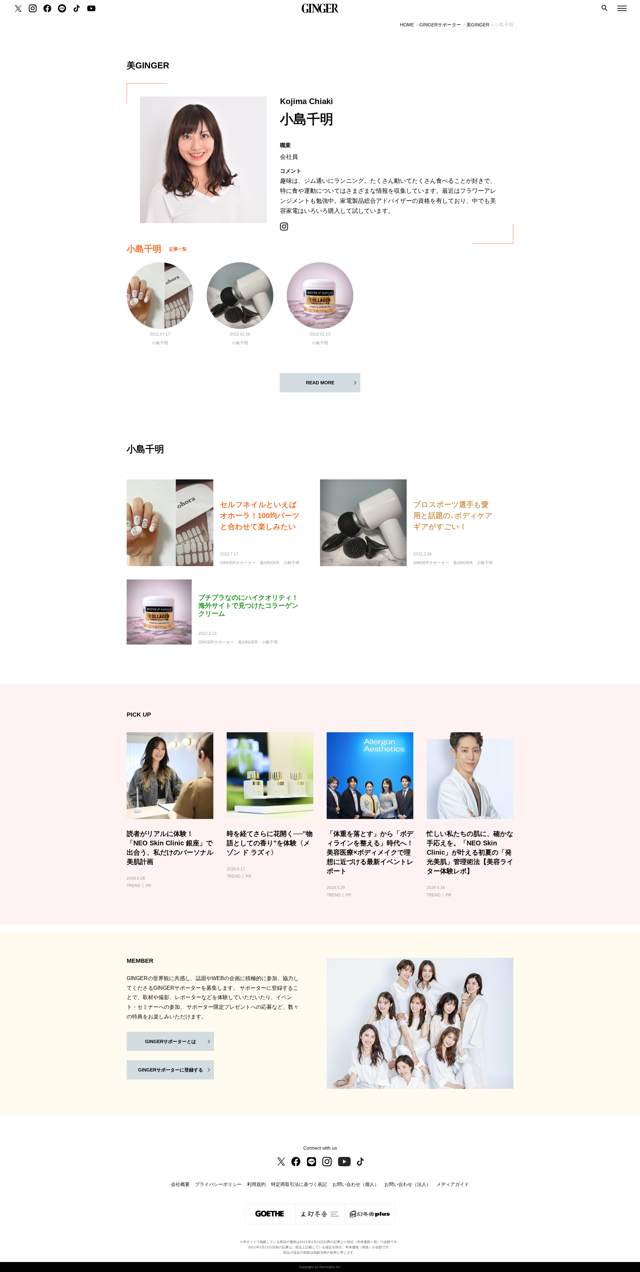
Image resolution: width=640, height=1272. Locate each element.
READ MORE (320, 382)
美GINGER (477, 24)
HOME (407, 24)
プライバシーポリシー (218, 1184)
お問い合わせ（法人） (407, 1184)
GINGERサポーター (440, 24)
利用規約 (256, 1184)
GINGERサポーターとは (170, 1041)
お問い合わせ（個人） (355, 1184)
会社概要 (180, 1184)
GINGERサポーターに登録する (170, 1070)
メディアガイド (452, 1184)
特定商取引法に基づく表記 (299, 1184)
